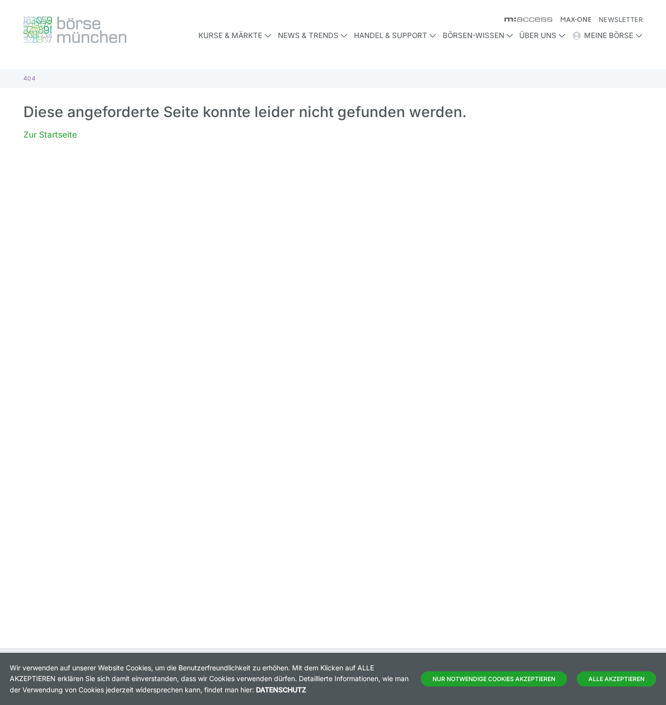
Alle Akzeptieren (616, 679)
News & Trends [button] (308, 35)
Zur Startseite (50, 135)
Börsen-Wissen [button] (473, 35)
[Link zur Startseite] (96, 30)
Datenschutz (281, 689)
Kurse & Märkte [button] (230, 35)
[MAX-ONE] (571, 19)
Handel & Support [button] (390, 35)
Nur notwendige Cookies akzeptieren (493, 679)
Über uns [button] (537, 35)
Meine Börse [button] (608, 35)
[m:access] (524, 19)
